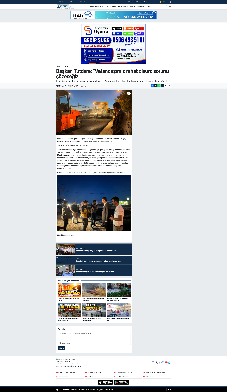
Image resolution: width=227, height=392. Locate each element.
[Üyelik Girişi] (169, 2)
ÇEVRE (66, 66)
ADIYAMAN (140, 6)
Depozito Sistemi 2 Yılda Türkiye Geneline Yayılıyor (117, 299)
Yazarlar (83, 2)
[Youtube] (166, 362)
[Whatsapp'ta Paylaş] (158, 85)
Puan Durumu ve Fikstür (65, 377)
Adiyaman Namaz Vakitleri (124, 372)
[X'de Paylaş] (155, 85)
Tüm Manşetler (91, 377)
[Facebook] (153, 362)
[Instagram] (159, 362)
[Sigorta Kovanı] (113, 44)
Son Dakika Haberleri (122, 377)
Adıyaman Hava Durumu (95, 372)
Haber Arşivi (149, 377)
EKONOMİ (113, 6)
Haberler (59, 66)
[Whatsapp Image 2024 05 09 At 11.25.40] (94, 203)
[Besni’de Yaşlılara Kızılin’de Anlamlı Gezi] (119, 310)
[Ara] (166, 6)
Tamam (169, 389)
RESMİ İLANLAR (95, 6)
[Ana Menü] (170, 6)
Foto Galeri (62, 2)
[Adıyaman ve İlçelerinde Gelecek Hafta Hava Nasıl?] (69, 310)
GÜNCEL (105, 6)
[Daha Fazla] (162, 85)
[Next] (169, 362)
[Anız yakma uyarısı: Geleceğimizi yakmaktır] (94, 290)
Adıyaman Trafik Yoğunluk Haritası (155, 372)
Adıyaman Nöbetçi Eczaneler (66, 372)
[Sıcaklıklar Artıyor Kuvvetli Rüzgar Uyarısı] (69, 290)
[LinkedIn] (162, 362)
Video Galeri (73, 2)
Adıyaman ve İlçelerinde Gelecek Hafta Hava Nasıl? (68, 319)
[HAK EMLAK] (113, 15)
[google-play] (121, 382)
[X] (156, 362)
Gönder (61, 348)
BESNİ (148, 6)
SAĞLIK (132, 6)
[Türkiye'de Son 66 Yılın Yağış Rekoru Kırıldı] (94, 310)
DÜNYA (125, 6)
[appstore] (106, 382)
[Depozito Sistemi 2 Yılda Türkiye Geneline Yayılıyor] (119, 290)
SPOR (120, 6)
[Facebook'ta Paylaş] (152, 85)
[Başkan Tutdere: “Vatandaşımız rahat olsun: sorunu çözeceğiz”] (94, 112)
